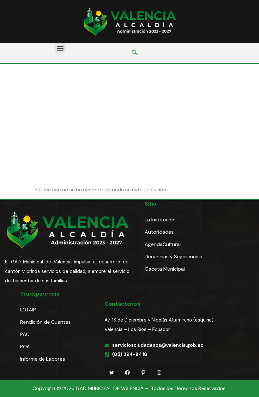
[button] (60, 48)
